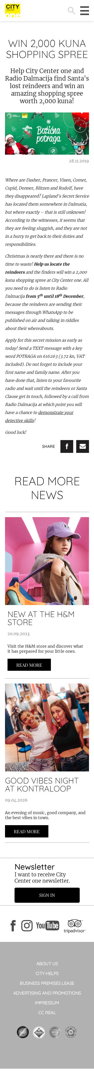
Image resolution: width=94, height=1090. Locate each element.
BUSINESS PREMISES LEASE (47, 983)
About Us (47, 963)
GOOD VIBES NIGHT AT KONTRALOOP (42, 784)
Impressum (47, 1003)
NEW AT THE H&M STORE (41, 618)
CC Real (47, 1012)
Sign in (47, 895)
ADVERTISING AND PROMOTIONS (47, 993)
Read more (29, 665)
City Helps (47, 973)
